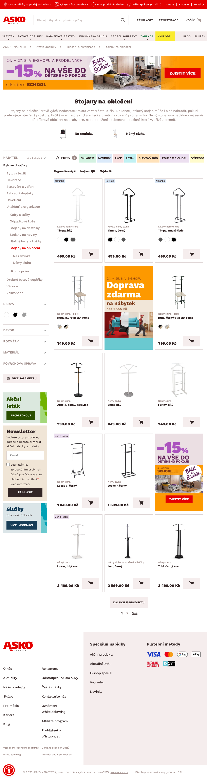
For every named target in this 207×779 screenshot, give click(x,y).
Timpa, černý (118, 228)
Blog (187, 36)
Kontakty (199, 4)
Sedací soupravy (124, 36)
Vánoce (12, 286)
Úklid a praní (19, 271)
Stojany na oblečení (25, 248)
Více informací (20, 484)
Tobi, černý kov (168, 564)
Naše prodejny (14, 687)
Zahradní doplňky (19, 193)
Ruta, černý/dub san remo (175, 315)
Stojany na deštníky (24, 228)
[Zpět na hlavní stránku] (14, 20)
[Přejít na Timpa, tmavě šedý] (179, 205)
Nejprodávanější (64, 171)
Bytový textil (16, 173)
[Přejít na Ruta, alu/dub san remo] (78, 292)
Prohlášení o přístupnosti (51, 733)
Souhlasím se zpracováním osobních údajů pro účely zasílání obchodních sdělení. (26, 472)
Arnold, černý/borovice (72, 402)
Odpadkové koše (22, 221)
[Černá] (15, 314)
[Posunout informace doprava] (157, 4)
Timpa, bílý (67, 228)
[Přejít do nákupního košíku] (193, 20)
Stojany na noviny (23, 235)
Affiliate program (55, 721)
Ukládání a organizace (23, 207)
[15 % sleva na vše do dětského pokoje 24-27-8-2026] (103, 88)
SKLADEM (87, 158)
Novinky (104, 158)
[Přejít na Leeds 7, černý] (129, 460)
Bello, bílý (114, 402)
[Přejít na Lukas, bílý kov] (78, 541)
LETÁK (130, 158)
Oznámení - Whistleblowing (53, 709)
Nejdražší (106, 171)
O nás (7, 669)
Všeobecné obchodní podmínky (21, 747)
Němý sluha (22, 263)
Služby (199, 36)
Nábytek (10, 158)
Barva (8, 304)
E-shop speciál (101, 673)
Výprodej (97, 682)
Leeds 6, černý (67, 483)
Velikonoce (14, 293)
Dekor (8, 330)
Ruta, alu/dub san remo (73, 315)
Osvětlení (13, 200)
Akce (118, 158)
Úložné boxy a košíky (25, 241)
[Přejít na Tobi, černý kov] (179, 541)
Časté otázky (51, 687)
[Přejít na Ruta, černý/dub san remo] (179, 292)
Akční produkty (101, 654)
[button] (9, 770)
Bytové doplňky (15, 165)
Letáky (170, 4)
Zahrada (147, 36)
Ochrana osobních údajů (55, 747)
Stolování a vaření (20, 187)
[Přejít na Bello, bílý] (129, 379)
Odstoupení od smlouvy (60, 678)
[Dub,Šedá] (59, 326)
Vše (134, 613)
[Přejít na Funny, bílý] (179, 379)
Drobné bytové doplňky (24, 280)
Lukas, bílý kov (67, 564)
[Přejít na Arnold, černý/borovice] (78, 379)
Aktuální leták (100, 664)
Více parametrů (24, 378)
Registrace (168, 20)
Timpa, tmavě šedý (171, 228)
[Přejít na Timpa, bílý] (78, 205)
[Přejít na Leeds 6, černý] (78, 460)
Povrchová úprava (19, 363)
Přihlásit (145, 20)
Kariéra (8, 715)
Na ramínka (22, 256)
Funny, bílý (165, 402)
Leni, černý (126, 564)
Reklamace (50, 669)
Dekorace (13, 180)
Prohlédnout (21, 415)
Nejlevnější (87, 171)
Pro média (11, 706)
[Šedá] (24, 314)
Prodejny (184, 4)
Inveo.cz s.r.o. (119, 772)
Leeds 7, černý (117, 483)
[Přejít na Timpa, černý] (129, 205)
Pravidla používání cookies (57, 754)
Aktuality (10, 678)
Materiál (11, 352)
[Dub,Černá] (66, 326)
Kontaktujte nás (54, 696)
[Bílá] (6, 314)
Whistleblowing (12, 754)
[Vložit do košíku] (90, 254)
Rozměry (11, 341)
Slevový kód (148, 158)
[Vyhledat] (124, 20)
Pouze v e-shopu (174, 158)
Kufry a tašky (20, 215)
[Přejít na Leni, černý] (129, 541)
